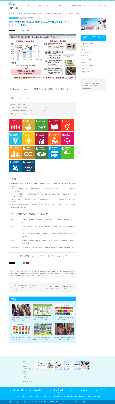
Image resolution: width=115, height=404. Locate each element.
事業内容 (48, 5)
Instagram (15, 402)
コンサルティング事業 (87, 65)
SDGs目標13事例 (63, 271)
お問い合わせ (102, 5)
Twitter (10, 402)
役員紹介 (25, 371)
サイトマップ (84, 56)
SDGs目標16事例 (25, 273)
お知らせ (91, 5)
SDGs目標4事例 (64, 273)
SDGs (13, 18)
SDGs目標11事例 (46, 271)
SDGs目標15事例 (17, 273)
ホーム (29, 5)
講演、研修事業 (85, 68)
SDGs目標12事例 (55, 271)
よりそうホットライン (61, 5)
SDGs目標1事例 (41, 273)
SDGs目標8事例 (32, 275)
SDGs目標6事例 (17, 275)
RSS (18, 402)
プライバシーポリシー (86, 59)
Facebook (13, 402)
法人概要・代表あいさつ (78, 5)
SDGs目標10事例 (38, 271)
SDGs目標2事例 (49, 273)
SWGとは (38, 5)
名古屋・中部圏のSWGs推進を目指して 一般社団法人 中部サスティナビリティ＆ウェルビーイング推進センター (57, 391)
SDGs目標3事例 (56, 273)
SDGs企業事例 (30, 271)
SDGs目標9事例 (40, 275)
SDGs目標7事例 (25, 275)
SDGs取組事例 (22, 18)
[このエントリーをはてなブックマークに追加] (24, 31)
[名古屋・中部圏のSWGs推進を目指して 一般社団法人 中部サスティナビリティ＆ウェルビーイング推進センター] (14, 5)
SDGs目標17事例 (33, 273)
